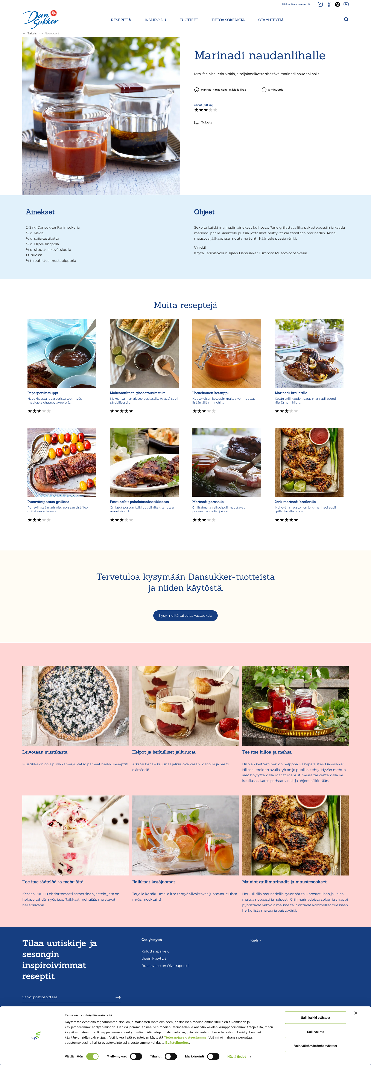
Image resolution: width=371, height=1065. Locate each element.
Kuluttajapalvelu (155, 951)
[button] (121, 19)
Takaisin (33, 33)
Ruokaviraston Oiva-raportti (165, 966)
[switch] (136, 1056)
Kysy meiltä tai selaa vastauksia (185, 615)
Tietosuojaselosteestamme (185, 1037)
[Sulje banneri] (355, 1012)
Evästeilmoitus (177, 1042)
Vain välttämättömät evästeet (315, 1046)
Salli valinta (315, 1032)
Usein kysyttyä (154, 958)
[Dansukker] (40, 19)
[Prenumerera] (117, 997)
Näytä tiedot (236, 1056)
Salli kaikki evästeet (315, 1017)
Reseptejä (52, 33)
